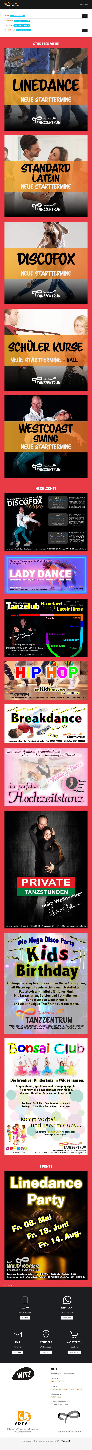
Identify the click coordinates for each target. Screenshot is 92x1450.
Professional (9, 30)
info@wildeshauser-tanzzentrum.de (66, 1389)
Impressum (27, 1441)
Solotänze (8, 20)
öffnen (46, 92)
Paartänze (9, 25)
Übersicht (65, 1441)
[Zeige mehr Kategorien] (85, 16)
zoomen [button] (46, 524)
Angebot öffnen (46, 573)
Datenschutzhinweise (43, 1441)
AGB (57, 1441)
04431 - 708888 (57, 1381)
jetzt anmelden (46, 1224)
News (6, 15)
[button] (83, 4)
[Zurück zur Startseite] (11, 4)
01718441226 (55, 1397)
